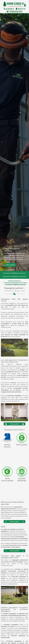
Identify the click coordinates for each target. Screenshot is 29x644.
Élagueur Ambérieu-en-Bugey (14, 273)
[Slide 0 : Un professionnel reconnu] (10, 269)
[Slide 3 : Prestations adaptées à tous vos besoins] (19, 269)
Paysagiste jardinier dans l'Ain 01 (15, 283)
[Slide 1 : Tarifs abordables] (13, 269)
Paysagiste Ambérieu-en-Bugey (14, 276)
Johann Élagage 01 (14, 281)
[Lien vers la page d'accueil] (14, 4)
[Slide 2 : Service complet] (16, 269)
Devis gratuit (10, 265)
